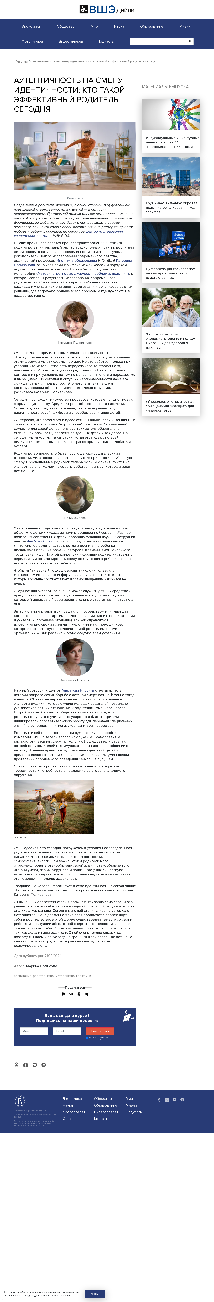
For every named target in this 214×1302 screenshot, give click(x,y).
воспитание (22, 976)
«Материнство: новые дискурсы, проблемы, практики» (82, 273)
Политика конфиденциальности (30, 1110)
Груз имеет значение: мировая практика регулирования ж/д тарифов (171, 207)
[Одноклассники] (78, 993)
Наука (119, 26)
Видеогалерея (71, 41)
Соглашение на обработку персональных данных (35, 1116)
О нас (67, 1119)
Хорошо (95, 1293)
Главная (22, 62)
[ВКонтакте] (71, 993)
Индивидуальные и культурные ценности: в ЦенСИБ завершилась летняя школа (173, 142)
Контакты (102, 1119)
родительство (43, 976)
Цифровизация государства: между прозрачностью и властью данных (170, 273)
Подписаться (100, 1031)
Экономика (31, 26)
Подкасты (105, 41)
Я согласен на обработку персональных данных (98, 1038)
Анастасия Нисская (78, 690)
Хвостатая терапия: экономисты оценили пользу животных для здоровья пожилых (170, 341)
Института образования (76, 260)
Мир (94, 26)
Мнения (185, 26)
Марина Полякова (41, 966)
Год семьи (83, 976)
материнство (65, 976)
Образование (151, 26)
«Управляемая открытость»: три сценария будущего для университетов (170, 406)
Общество (66, 26)
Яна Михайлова (40, 541)
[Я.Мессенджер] (63, 993)
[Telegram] (86, 993)
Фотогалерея (33, 41)
